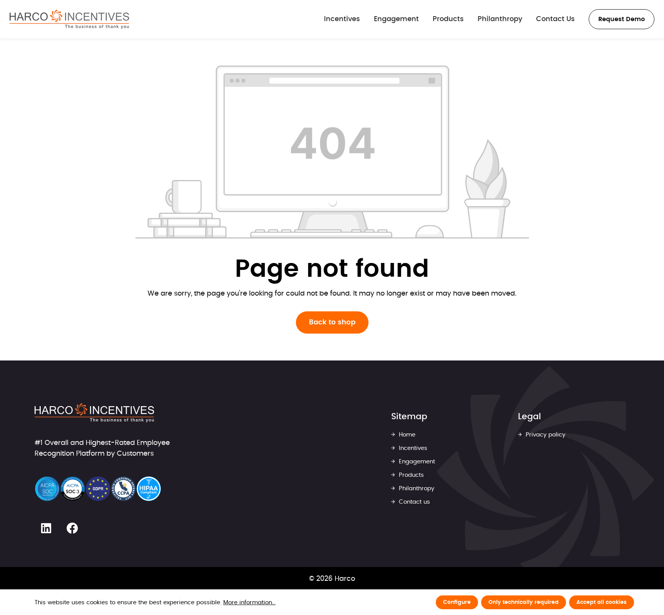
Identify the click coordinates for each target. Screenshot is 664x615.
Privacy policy (544, 435)
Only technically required (523, 602)
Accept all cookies (601, 602)
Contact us (413, 502)
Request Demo (621, 19)
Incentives (412, 448)
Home (406, 435)
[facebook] (72, 528)
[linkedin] (46, 528)
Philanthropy (415, 488)
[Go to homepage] (69, 19)
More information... (249, 602)
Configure (457, 602)
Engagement (416, 462)
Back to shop (332, 322)
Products (410, 475)
